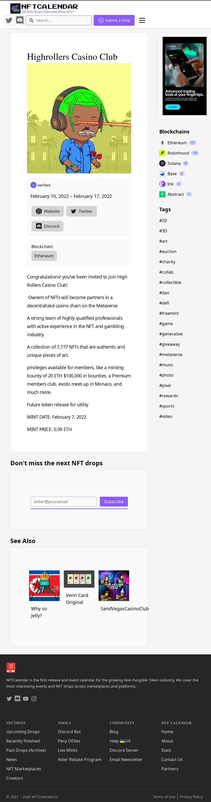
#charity (167, 262)
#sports (166, 406)
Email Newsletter (126, 759)
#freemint (169, 313)
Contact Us (172, 759)
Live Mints (67, 750)
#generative (171, 334)
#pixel (165, 385)
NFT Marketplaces (23, 769)
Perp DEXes (69, 741)
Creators (14, 778)
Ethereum (44, 256)
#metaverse (170, 354)
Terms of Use (164, 796)
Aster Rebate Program (79, 759)
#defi (164, 303)
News (11, 759)
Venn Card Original (77, 598)
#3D (163, 231)
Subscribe (114, 501)
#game (166, 323)
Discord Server (124, 750)
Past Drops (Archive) (26, 750)
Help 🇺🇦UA (120, 741)
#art (163, 241)
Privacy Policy (191, 796)
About (167, 741)
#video (165, 416)
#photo (166, 375)
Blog (114, 732)
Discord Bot (69, 732)
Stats (166, 750)
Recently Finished (23, 741)
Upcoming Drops (23, 732)
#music (166, 365)
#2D (163, 220)
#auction (168, 251)
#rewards (168, 396)
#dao (164, 293)
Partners (169, 769)
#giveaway (169, 344)
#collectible (170, 282)
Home (167, 732)
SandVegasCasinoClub (115, 608)
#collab (166, 272)
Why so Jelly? (39, 612)
